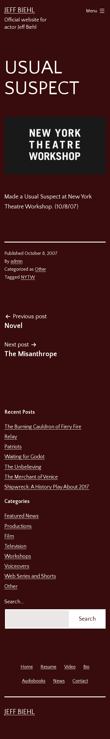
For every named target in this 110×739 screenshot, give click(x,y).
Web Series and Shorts (30, 576)
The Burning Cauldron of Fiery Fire (42, 427)
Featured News (21, 516)
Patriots (13, 447)
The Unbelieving (22, 467)
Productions (18, 526)
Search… (14, 602)
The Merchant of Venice (31, 477)
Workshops (17, 556)
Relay (10, 437)
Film (9, 536)
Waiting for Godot (24, 457)
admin (17, 261)
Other (40, 269)
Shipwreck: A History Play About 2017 (46, 487)
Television (15, 546)
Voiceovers (16, 566)
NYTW (28, 277)
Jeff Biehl (19, 10)
